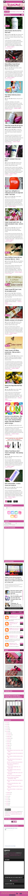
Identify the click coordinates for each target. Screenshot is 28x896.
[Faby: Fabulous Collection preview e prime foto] (14, 87)
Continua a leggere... (11, 46)
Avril (16, 487)
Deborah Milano (16, 67)
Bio (22, 34)
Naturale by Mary (17, 37)
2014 (7, 731)
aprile (8, 746)
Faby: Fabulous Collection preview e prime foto (13, 95)
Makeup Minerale (14, 358)
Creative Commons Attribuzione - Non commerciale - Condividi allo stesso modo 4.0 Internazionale (13, 814)
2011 (7, 799)
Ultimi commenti (7, 612)
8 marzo (14, 389)
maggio (8, 745)
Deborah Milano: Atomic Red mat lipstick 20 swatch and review (12, 65)
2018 (7, 724)
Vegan (8, 38)
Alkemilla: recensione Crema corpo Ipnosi (13, 159)
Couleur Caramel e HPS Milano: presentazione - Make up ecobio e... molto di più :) (13, 352)
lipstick (20, 67)
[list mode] (20, 15)
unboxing (10, 457)
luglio (8, 741)
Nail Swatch (14, 229)
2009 (7, 803)
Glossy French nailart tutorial (11, 673)
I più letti (14, 612)
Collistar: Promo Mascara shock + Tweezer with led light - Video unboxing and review (14, 452)
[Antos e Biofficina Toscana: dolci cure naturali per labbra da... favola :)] (14, 250)
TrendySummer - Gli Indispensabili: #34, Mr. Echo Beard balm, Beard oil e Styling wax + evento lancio (16, 606)
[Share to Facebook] (18, 18)
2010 (7, 801)
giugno (8, 743)
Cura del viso (7, 37)
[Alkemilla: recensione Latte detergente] (14, 312)
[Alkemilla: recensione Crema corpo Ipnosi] (14, 151)
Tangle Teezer (7, 197)
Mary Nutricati (8, 34)
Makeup (6, 69)
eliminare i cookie (12, 895)
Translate (13, 524)
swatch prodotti (11, 69)
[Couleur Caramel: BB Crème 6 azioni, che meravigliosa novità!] (14, 282)
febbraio (8, 792)
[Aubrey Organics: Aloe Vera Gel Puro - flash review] (14, 23)
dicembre (9, 733)
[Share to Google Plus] (21, 18)
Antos (17, 261)
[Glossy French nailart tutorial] (14, 670)
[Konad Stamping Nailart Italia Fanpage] (9, 829)
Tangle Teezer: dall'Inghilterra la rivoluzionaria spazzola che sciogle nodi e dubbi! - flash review (14, 192)
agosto (8, 740)
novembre (9, 734)
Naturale (11, 37)
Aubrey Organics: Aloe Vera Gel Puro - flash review (13, 31)
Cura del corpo (19, 35)
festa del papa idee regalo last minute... (13, 623)
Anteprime (15, 98)
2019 (7, 722)
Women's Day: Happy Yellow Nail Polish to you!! (13, 386)
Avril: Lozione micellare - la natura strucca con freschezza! (12, 484)
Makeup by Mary (11, 295)
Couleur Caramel (18, 227)
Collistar (19, 389)
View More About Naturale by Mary (14, 608)
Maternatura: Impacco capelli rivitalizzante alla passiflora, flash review (16, 592)
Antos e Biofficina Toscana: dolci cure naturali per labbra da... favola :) (13, 258)
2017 (7, 726)
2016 (7, 728)
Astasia (7, 67)
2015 (7, 729)
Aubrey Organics (18, 34)
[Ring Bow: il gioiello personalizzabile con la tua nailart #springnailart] (14, 658)
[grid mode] (22, 15)
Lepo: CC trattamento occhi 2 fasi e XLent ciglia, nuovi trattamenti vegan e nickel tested (16, 598)
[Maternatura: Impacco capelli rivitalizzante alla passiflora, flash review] (7, 592)
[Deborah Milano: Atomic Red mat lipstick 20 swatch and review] (14, 56)
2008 (7, 804)
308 (14, 501)
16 (13, 261)
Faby (18, 98)
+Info (21, 893)
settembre (9, 738)
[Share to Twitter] (20, 18)
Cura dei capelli (13, 35)
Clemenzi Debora (13, 811)
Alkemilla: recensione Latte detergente (14, 320)
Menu (4, 2)
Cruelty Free (7, 35)
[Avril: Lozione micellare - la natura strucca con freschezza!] (14, 476)
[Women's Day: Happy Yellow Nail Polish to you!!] (14, 378)
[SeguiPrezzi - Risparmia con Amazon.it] (14, 507)
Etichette (20, 612)
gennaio (8, 794)
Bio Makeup (19, 293)
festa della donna (10, 390)
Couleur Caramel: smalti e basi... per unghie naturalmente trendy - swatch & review (14, 223)
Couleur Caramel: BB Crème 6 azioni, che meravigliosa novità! (13, 290)
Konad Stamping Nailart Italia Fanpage (11, 828)
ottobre (8, 736)
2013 (7, 796)
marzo (8, 748)
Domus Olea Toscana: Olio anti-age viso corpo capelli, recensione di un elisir (14, 126)
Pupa (15, 390)
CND (17, 389)
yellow (17, 390)
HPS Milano (7, 229)
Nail (20, 98)
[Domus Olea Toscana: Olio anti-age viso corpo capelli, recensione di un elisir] (14, 118)
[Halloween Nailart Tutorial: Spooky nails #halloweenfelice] (14, 682)
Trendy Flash (12, 197)
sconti (21, 425)
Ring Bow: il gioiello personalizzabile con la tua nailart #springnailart (13, 660)
